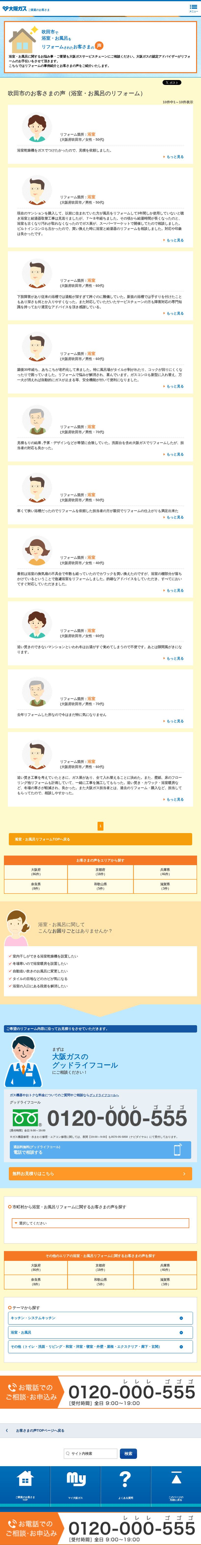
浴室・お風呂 (21, 1332)
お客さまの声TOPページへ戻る (40, 1430)
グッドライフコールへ (104, 1095)
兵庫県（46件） (165, 872)
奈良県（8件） (35, 886)
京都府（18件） (100, 872)
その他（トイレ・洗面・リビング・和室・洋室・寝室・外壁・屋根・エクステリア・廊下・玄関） (86, 1346)
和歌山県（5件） (100, 886)
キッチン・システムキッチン (33, 1318)
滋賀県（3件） (165, 886)
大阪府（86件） (35, 872)
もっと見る (175, 157)
